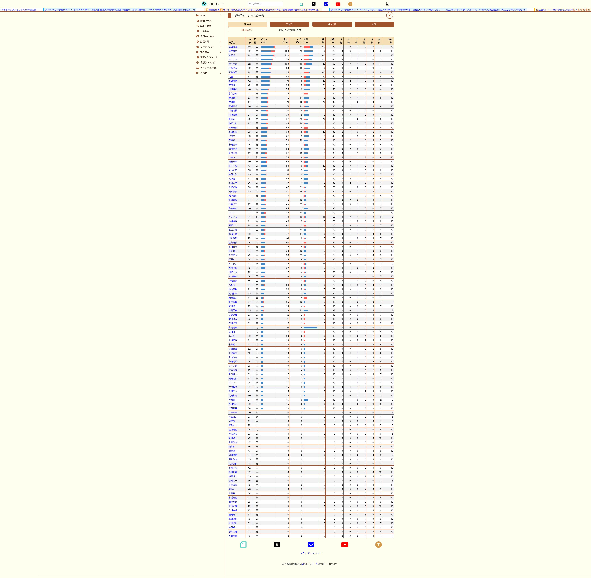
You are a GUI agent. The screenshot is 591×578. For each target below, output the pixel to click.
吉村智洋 (233, 387)
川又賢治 (233, 238)
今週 (374, 24)
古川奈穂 (233, 510)
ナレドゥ (233, 216)
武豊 (231, 76)
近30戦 (289, 24)
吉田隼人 (233, 391)
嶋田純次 (233, 378)
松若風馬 (233, 161)
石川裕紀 (233, 404)
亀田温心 (233, 438)
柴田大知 (233, 174)
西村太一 (233, 480)
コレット (233, 382)
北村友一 (233, 136)
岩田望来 (233, 144)
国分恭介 (233, 459)
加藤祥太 (233, 501)
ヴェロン (233, 416)
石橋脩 (232, 140)
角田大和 (233, 200)
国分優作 (233, 191)
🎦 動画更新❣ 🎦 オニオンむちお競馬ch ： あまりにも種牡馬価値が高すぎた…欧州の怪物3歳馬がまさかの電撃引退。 (252, 9)
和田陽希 (233, 361)
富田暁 (232, 306)
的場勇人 (233, 297)
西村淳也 (233, 267)
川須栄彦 (233, 114)
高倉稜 (232, 285)
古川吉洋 (233, 246)
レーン (232, 157)
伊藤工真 (233, 310)
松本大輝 (233, 531)
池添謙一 (233, 450)
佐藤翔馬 (233, 370)
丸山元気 (233, 170)
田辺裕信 (233, 80)
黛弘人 (232, 489)
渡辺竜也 (233, 429)
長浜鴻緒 (233, 485)
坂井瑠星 (233, 72)
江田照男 (233, 408)
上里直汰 (233, 353)
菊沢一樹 (233, 225)
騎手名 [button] (232, 42)
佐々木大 (233, 63)
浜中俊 (232, 178)
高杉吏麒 (233, 463)
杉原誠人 (233, 476)
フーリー (233, 412)
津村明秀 (233, 149)
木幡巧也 (233, 234)
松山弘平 (233, 182)
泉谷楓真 (233, 302)
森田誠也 (233, 518)
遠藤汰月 (233, 229)
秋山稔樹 (233, 276)
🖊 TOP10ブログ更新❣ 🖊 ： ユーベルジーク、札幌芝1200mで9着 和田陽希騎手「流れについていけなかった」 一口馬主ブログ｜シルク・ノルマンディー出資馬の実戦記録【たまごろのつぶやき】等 (417, 9)
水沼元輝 (233, 506)
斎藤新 (232, 119)
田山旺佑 (233, 131)
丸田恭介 (233, 395)
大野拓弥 (233, 187)
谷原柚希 (233, 536)
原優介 (232, 259)
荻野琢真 (233, 314)
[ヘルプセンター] (350, 4)
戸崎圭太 (233, 280)
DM (303, 563)
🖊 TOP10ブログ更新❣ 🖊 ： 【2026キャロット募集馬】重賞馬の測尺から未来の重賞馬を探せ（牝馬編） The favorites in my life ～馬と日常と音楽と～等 (109, 9)
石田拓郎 (233, 323)
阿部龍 (232, 421)
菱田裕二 (233, 514)
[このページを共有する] (389, 15)
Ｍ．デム (233, 59)
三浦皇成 (233, 106)
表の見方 (249, 29)
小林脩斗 (233, 251)
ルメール (233, 165)
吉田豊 (232, 102)
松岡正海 (233, 467)
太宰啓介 (233, 442)
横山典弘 (233, 46)
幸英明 (232, 336)
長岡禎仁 (233, 523)
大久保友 (233, 433)
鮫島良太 (233, 68)
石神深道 (233, 365)
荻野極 (232, 55)
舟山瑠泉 (233, 357)
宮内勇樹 (233, 327)
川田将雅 (233, 89)
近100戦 (332, 24)
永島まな (233, 93)
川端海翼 (233, 110)
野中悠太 (233, 255)
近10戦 (247, 24)
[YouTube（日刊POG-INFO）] (338, 4)
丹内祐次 (233, 208)
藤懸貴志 (233, 51)
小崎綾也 (233, 221)
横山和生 (233, 293)
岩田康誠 (233, 348)
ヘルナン (233, 263)
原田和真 (233, 472)
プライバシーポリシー (311, 553)
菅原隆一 (233, 399)
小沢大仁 (233, 123)
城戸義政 (233, 195)
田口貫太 (233, 374)
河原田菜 (233, 127)
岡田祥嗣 (233, 455)
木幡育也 (233, 497)
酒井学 (232, 446)
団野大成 (233, 272)
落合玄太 (233, 425)
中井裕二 (233, 344)
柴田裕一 (233, 527)
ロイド (232, 212)
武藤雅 (232, 493)
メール (315, 563)
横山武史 (233, 97)
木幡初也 (233, 340)
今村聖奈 (233, 153)
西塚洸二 (233, 204)
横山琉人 (233, 319)
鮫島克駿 (233, 242)
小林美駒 (233, 289)
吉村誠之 (233, 85)
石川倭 (232, 331)
